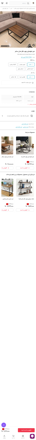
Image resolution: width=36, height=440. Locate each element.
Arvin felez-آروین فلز (26, 57)
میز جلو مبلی (5, 8)
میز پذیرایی (26, 127)
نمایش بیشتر (32, 104)
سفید (30, 64)
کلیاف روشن (13, 64)
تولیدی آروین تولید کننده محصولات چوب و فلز (24, 8)
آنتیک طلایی (30, 69)
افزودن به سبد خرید (26, 430)
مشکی (12, 77)
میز (11, 8)
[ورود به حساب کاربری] (6, 3)
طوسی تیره (22, 77)
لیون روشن (22, 64)
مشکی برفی (20, 69)
